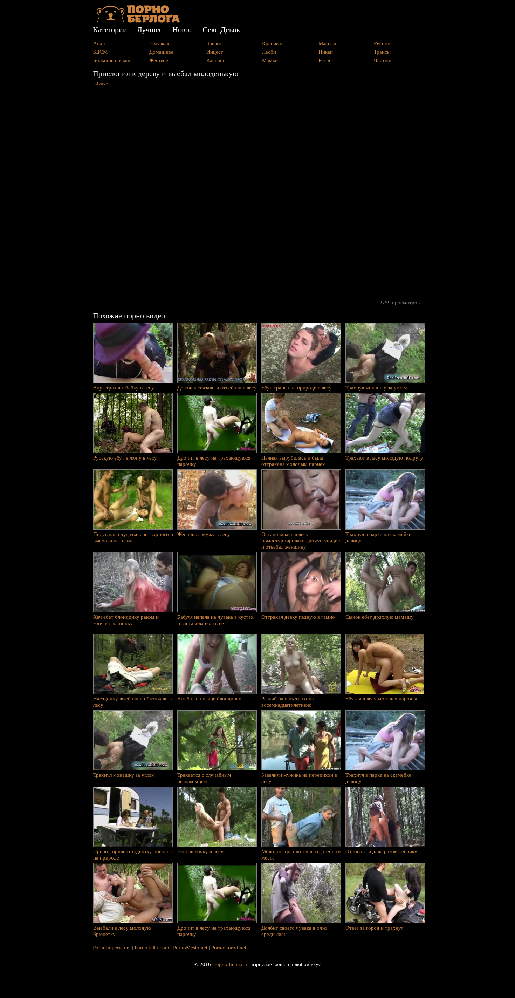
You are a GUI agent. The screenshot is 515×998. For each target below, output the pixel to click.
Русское (383, 43)
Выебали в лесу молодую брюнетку (122, 931)
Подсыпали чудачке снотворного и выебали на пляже (133, 537)
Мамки (270, 60)
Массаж (327, 43)
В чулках (159, 43)
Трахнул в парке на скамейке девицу (378, 537)
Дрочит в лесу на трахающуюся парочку (213, 461)
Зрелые (214, 43)
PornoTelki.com (152, 947)
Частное (383, 60)
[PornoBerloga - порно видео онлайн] (138, 21)
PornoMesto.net (190, 947)
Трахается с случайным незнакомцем (204, 778)
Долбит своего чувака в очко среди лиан (294, 931)
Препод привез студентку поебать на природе (132, 855)
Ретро (325, 60)
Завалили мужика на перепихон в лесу (299, 778)
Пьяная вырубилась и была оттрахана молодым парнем (293, 461)
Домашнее (161, 52)
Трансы (382, 52)
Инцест (214, 52)
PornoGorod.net (228, 947)
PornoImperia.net (112, 947)
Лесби (269, 52)
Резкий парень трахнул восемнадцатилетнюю (287, 702)
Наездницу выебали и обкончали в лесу (132, 702)
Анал (99, 43)
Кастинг (215, 60)
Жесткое (158, 60)
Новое (182, 29)
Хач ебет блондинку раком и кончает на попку (126, 620)
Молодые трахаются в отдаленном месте (301, 855)
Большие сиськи (111, 60)
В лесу (101, 83)
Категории (110, 29)
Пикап (325, 52)
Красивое (273, 43)
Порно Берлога (229, 964)
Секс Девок (221, 29)
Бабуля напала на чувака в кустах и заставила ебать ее (215, 620)
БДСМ (100, 52)
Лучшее (150, 29)
